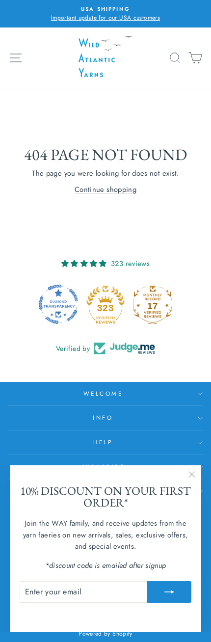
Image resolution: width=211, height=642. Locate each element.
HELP (102, 442)
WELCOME (103, 393)
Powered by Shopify (105, 633)
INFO (103, 417)
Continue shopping (105, 189)
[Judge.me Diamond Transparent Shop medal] (56, 304)
